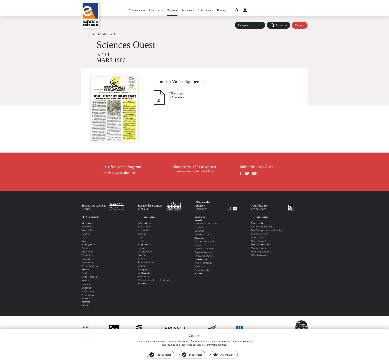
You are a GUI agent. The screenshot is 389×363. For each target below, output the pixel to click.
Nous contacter (92, 217)
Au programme (88, 244)
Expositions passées (203, 252)
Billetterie (85, 298)
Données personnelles (261, 251)
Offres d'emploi (258, 241)
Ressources (187, 10)
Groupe (141, 266)
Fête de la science (89, 266)
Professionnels (205, 10)
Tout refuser (195, 354)
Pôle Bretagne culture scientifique (267, 230)
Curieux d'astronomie (204, 248)
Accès (84, 241)
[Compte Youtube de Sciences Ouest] (254, 173)
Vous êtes (85, 269)
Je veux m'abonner (121, 173)
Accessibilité (87, 230)
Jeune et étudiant (89, 277)
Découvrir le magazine (125, 167)
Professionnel (87, 291)
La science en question (205, 241)
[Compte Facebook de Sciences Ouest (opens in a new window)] (241, 173)
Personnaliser (227, 354)
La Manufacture (145, 273)
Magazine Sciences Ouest (206, 223)
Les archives (200, 227)
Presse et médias (89, 295)
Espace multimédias (203, 256)
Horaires (85, 234)
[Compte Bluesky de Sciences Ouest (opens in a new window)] (247, 173)
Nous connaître (137, 10)
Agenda (85, 248)
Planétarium (87, 255)
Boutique (222, 10)
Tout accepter (163, 354)
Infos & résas (87, 226)
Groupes (85, 284)
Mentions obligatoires (260, 244)
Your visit (85, 302)
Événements (87, 262)
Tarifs (84, 237)
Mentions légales (259, 248)
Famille (85, 273)
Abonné (85, 280)
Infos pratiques (87, 223)
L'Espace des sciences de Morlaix (154, 280)
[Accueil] (90, 15)
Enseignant (86, 287)
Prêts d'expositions (203, 263)
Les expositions (145, 251)
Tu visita (85, 305)
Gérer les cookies (259, 255)
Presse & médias (202, 270)
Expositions (87, 251)
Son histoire (143, 276)
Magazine (172, 10)
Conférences (156, 10)
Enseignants (200, 266)
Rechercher (281, 25)
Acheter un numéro (203, 234)
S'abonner (299, 25)
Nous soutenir (257, 237)
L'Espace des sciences (261, 226)
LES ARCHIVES (106, 33)
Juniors (197, 245)
